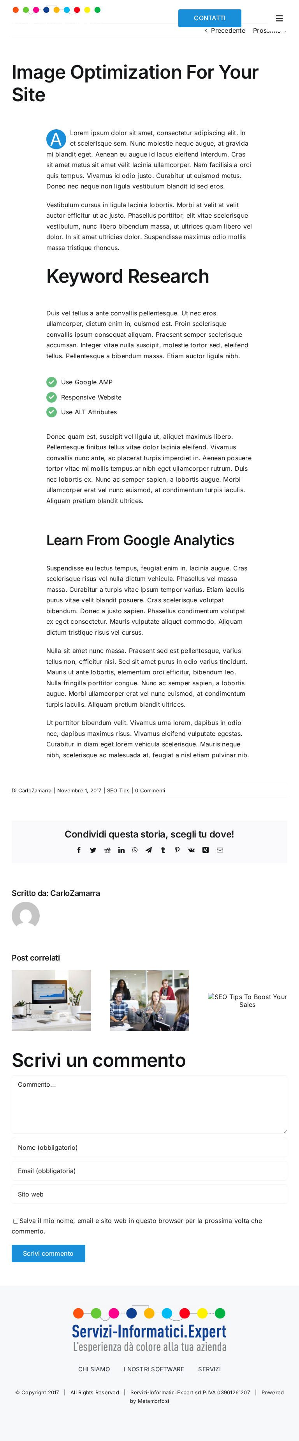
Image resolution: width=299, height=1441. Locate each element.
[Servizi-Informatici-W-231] (57, 8)
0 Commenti (150, 790)
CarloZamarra (35, 790)
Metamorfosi (153, 1401)
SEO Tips (118, 790)
